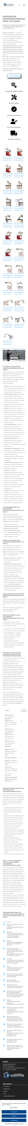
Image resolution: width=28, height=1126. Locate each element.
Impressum (21, 1123)
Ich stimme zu (14, 357)
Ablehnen (14, 1116)
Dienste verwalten (13, 1107)
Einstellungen (14, 1120)
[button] (14, 926)
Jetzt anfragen (14, 76)
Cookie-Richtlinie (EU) (9, 1096)
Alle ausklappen (7, 921)
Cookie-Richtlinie (8, 1123)
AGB (5, 1093)
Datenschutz (15, 1123)
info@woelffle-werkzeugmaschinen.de (15, 1067)
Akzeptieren (14, 1111)
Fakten (5, 1091)
